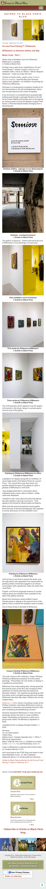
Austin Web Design (30, 857)
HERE (21, 749)
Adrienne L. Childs (9, 703)
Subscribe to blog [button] (23, 830)
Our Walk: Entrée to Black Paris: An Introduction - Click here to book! (23, 864)
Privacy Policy (36, 855)
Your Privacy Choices (20, 872)
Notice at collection (13, 876)
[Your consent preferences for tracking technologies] (42, 885)
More (32, 799)
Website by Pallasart (16, 857)
